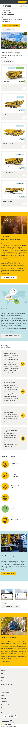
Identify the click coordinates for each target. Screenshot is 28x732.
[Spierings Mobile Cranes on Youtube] (5, 716)
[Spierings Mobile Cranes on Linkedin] (12, 716)
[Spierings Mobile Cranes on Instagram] (8, 716)
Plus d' (7, 61)
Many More (14, 726)
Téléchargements (5, 704)
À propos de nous (6, 681)
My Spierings (5, 708)
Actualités (3, 698)
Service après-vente (7, 684)
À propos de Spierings (9, 277)
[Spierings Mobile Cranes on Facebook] (2, 716)
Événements (4, 701)
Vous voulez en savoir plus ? (11, 335)
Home (2, 689)
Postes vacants (5, 692)
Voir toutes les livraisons (10, 606)
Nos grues (8, 29)
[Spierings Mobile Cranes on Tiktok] (15, 716)
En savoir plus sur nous (11, 25)
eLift (2, 677)
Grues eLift (4, 673)
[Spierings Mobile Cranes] (6, 6)
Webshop (3, 695)
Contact (22, 2)
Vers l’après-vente (8, 573)
